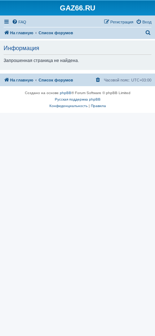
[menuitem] (19, 22)
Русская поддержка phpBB (78, 99)
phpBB (65, 93)
